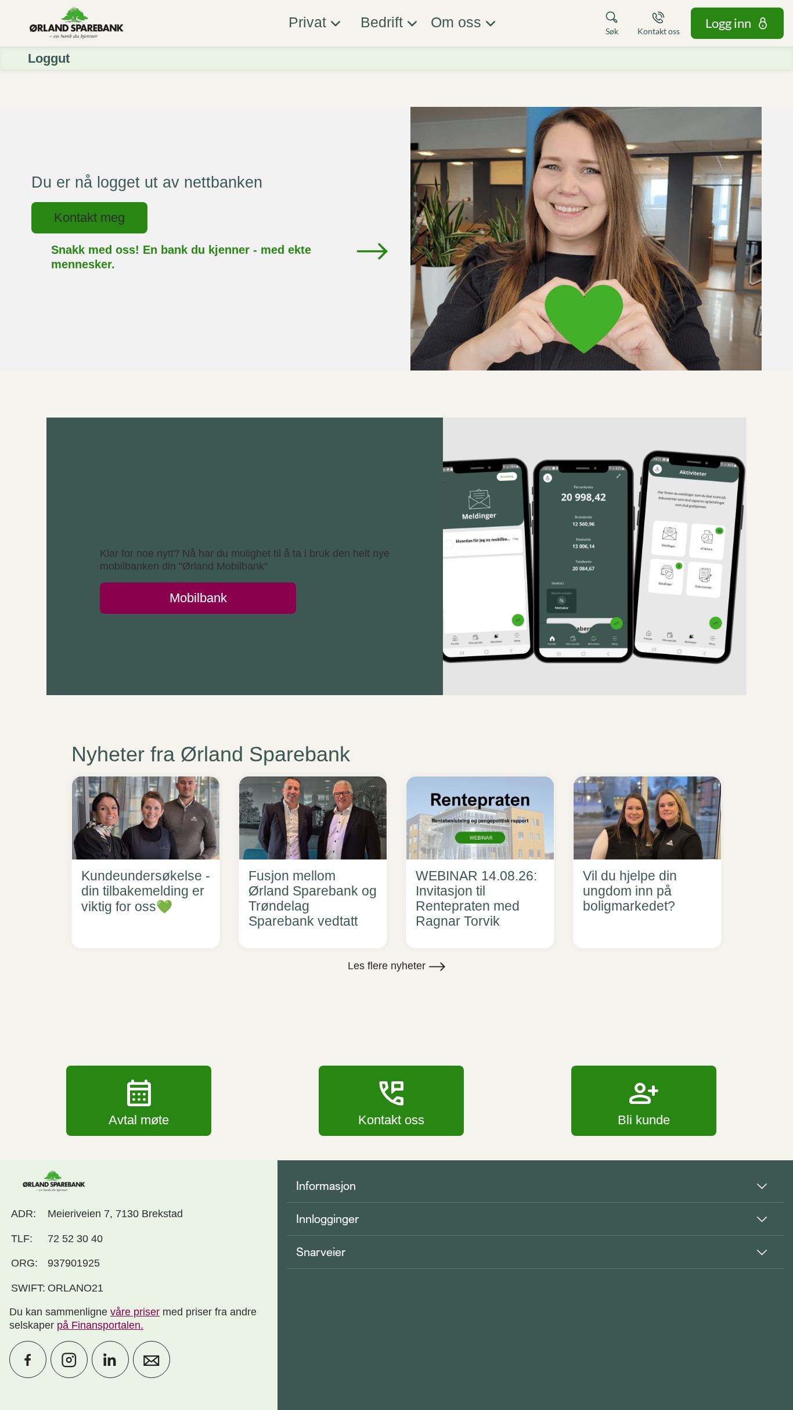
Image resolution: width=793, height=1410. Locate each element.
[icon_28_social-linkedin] (110, 1359)
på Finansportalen (98, 1325)
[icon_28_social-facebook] (27, 1359)
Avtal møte (139, 1100)
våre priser (135, 1312)
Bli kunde (644, 1100)
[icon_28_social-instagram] (69, 1359)
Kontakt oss (391, 1100)
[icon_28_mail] (151, 1359)
